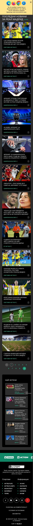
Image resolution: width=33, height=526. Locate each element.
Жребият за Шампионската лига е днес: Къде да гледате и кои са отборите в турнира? (15, 156)
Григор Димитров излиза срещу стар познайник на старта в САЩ (20, 400)
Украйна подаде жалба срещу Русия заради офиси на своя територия (20, 426)
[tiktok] (11, 500)
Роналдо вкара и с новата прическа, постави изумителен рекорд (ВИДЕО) (14, 270)
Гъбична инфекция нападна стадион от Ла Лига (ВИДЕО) (15, 354)
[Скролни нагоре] (27, 500)
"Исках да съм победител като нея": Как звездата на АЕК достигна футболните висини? (16, 212)
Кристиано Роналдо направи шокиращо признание (15, 298)
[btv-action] (19, 457)
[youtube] (16, 500)
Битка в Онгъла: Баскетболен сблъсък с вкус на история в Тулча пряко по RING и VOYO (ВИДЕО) (20, 413)
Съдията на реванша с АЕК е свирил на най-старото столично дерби (14, 241)
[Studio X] (19, 524)
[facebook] (5, 500)
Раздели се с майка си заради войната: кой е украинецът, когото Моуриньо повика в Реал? (15, 326)
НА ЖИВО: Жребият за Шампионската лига (12, 128)
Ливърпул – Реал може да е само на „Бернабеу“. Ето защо (15, 184)
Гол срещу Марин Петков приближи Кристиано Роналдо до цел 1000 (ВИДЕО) (15, 42)
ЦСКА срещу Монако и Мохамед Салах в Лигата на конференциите (20, 387)
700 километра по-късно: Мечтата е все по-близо (21, 438)
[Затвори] (31, 2)
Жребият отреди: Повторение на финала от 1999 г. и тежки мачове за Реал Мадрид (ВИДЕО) (16, 100)
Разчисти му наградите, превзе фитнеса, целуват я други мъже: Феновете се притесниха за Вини (16, 71)
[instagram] (22, 500)
